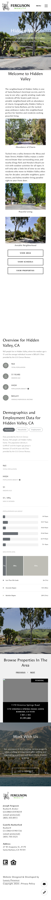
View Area (25, 253)
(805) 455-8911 (10, 818)
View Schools (25, 262)
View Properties (25, 271)
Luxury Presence (11, 880)
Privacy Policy (28, 883)
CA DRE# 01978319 (12, 812)
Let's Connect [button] (25, 771)
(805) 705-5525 (10, 837)
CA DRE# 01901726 (12, 831)
